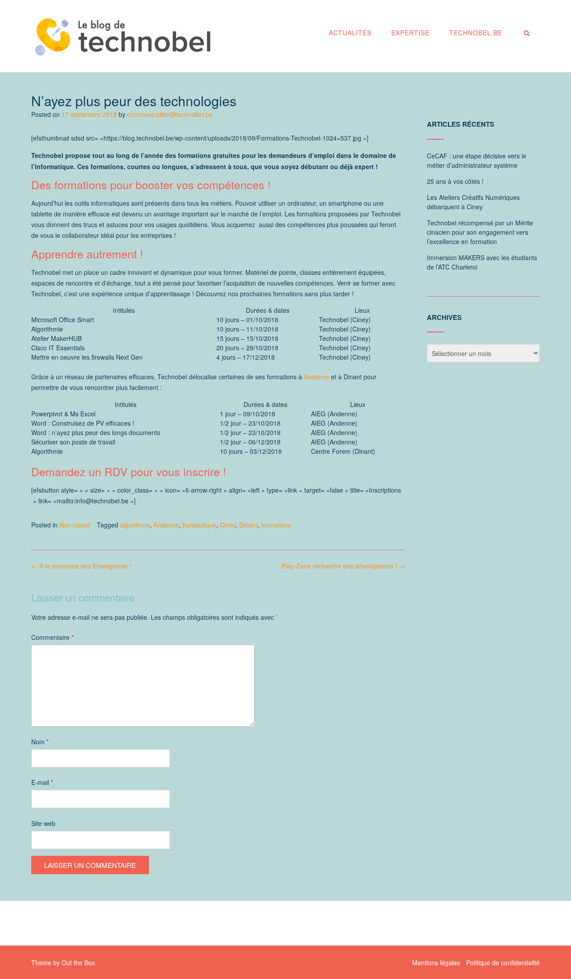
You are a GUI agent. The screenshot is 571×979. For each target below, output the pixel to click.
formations (276, 524)
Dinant (248, 524)
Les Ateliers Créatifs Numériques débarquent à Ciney (473, 202)
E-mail (42, 782)
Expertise (410, 32)
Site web (43, 823)
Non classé (75, 524)
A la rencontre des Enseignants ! (81, 565)
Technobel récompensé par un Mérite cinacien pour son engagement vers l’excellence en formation (480, 232)
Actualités (350, 32)
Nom (40, 741)
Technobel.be (475, 32)
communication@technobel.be (170, 114)
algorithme (135, 524)
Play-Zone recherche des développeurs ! (343, 565)
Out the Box (78, 962)
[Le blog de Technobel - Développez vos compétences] (122, 37)
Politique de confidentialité (503, 962)
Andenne (316, 376)
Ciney (228, 524)
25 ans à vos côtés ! (455, 181)
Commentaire (52, 637)
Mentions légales (436, 962)
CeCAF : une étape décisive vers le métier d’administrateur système (476, 160)
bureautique (199, 524)
